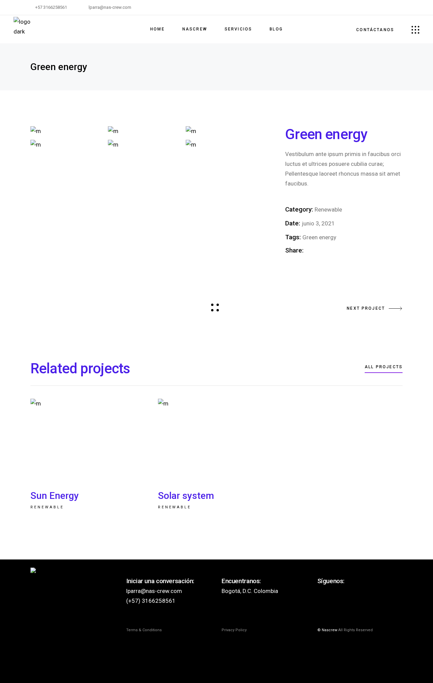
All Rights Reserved (355, 630)
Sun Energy (54, 495)
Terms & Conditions (144, 630)
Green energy (319, 237)
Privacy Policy (234, 630)
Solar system (186, 495)
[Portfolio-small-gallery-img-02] (145, 131)
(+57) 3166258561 (151, 600)
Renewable (328, 209)
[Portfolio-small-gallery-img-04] (67, 144)
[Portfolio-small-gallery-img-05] (145, 144)
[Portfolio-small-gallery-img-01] (67, 131)
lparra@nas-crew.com (154, 591)
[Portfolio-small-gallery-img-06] (222, 144)
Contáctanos (375, 29)
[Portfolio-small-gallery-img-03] (222, 131)
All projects (384, 367)
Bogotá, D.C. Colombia (250, 591)
